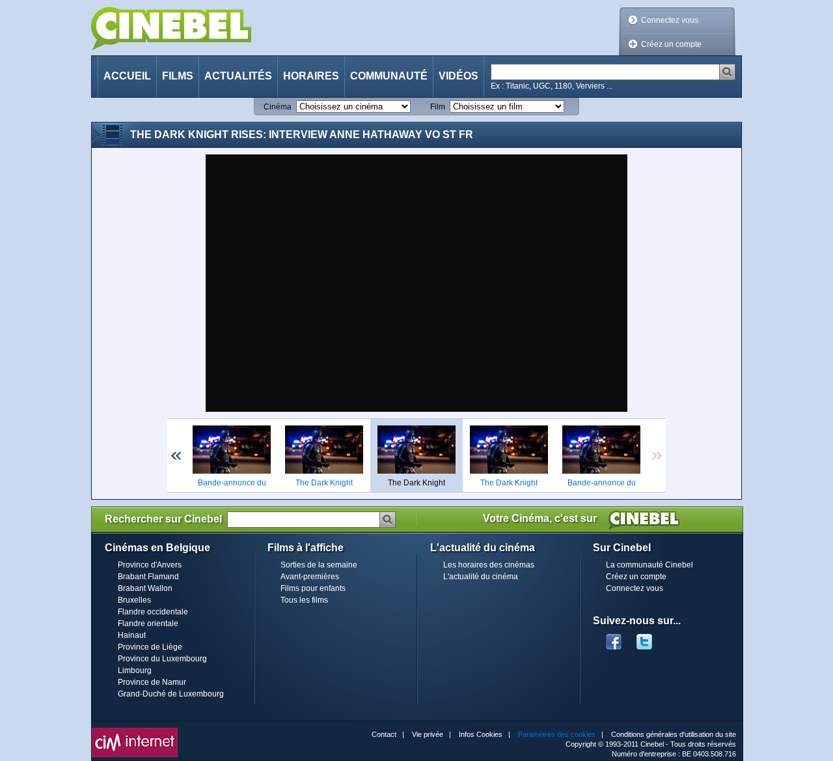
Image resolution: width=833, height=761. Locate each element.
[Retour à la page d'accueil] (171, 28)
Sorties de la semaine (318, 564)
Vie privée (427, 734)
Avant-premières (309, 576)
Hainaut (132, 635)
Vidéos (458, 75)
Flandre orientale (148, 623)
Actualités (238, 75)
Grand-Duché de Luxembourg (171, 693)
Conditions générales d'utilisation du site (673, 734)
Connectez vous (669, 20)
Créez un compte (671, 44)
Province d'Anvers (150, 564)
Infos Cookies (480, 734)
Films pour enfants (313, 588)
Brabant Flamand (148, 576)
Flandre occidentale (153, 611)
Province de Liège (150, 647)
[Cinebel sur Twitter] (650, 637)
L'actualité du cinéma (480, 576)
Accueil (127, 75)
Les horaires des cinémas (488, 564)
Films (177, 75)
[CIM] (135, 731)
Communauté (389, 75)
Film (437, 106)
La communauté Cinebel (649, 564)
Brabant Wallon (145, 588)
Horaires (311, 75)
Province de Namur (152, 682)
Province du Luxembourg (162, 658)
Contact (384, 734)
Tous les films (304, 600)
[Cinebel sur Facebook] (614, 637)
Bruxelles (134, 600)
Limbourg (135, 670)
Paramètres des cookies (556, 734)
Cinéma (278, 106)
